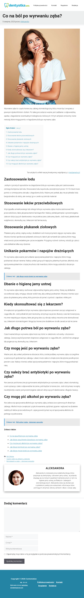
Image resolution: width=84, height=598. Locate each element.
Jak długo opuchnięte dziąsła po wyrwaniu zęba (28, 440)
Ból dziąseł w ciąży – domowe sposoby (20, 461)
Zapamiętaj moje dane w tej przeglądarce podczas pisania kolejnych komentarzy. (38, 554)
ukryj (18, 128)
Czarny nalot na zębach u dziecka (18, 459)
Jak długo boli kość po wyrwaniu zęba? (25, 447)
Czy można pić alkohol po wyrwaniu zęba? (26, 443)
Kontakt (54, 5)
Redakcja (75, 5)
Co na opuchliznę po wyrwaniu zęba (24, 436)
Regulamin (64, 5)
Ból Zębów (10, 456)
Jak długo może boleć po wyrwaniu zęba (26, 451)
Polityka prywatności (40, 5)
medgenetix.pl (74, 172)
